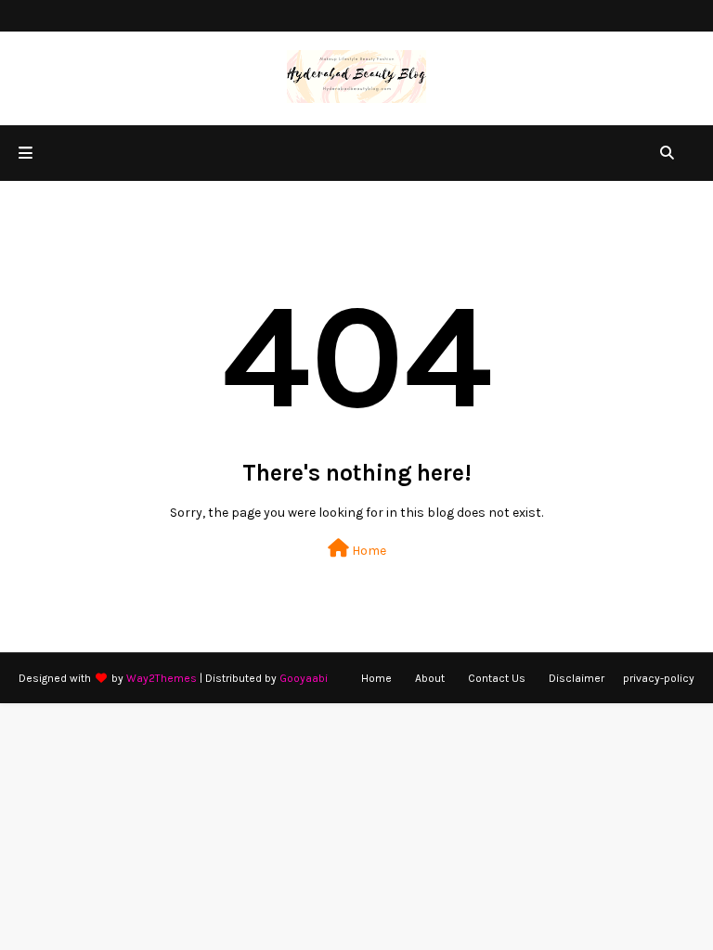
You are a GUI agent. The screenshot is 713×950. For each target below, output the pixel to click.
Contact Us (496, 678)
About (430, 678)
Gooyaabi (303, 678)
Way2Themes (161, 678)
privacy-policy (658, 678)
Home (367, 550)
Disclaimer (576, 678)
